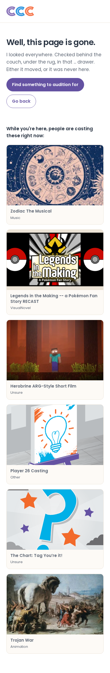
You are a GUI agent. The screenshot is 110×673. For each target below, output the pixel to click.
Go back (21, 101)
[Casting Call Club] (55, 11)
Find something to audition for (45, 84)
